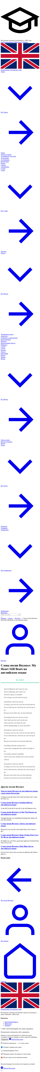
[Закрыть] (1, 1070)
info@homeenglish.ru (7, 42)
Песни (10, 618)
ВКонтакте (18, 42)
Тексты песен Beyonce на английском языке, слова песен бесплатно (19, 792)
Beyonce (17, 618)
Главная (3, 618)
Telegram (25, 42)
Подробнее (5, 1039)
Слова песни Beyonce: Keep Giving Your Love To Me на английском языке (19, 836)
